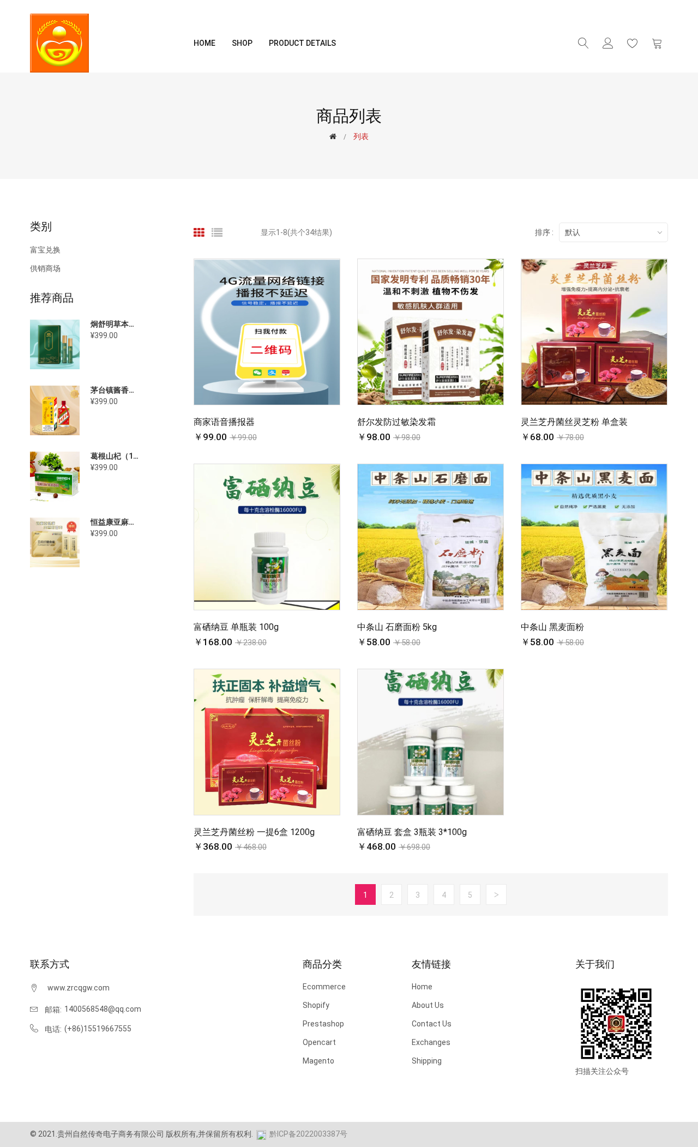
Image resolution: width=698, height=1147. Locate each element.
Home (204, 43)
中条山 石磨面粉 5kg (397, 627)
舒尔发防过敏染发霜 (396, 422)
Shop (242, 43)
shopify (316, 1005)
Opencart (319, 1042)
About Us (428, 1005)
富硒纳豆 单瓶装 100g (236, 627)
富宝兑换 (45, 250)
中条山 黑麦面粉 (552, 627)
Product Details (302, 43)
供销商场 (45, 268)
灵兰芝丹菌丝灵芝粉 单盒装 (574, 422)
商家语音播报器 (224, 422)
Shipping (427, 1061)
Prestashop (323, 1024)
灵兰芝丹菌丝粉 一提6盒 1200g (254, 832)
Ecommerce (324, 986)
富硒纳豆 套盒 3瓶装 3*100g (412, 832)
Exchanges (431, 1042)
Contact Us (432, 1024)
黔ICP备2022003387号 (308, 1134)
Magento (318, 1061)
